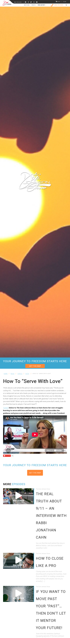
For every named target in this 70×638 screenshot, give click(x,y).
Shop (58, 1)
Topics (20, 373)
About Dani (26, 5)
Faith (27, 373)
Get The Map (35, 366)
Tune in (6, 408)
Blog (12, 373)
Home (6, 373)
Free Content (41, 5)
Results (33, 5)
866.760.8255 (18, 2)
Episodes (18, 484)
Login (64, 1)
